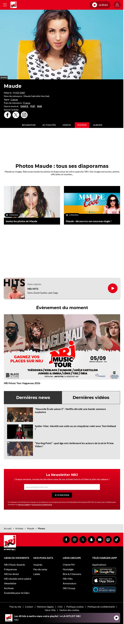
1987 (22, 92)
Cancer (14, 99)
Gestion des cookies (69, 610)
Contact (29, 606)
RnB (39, 106)
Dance (24, 106)
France (26, 102)
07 (17, 92)
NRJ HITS (32, 288)
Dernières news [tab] (33, 397)
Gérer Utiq (50, 610)
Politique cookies (75, 606)
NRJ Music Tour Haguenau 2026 (22, 383)
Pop (32, 106)
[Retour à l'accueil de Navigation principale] (13, 5)
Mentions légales (45, 606)
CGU (60, 606)
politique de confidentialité (42, 504)
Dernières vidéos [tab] (91, 397)
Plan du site (15, 606)
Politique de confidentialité (101, 606)
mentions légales (24, 504)
